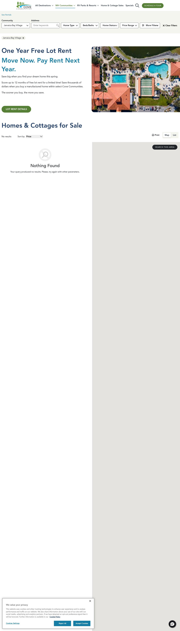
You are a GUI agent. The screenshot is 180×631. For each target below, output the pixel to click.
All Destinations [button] (43, 5)
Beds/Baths (88, 25)
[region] (48, 613)
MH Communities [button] (63, 5)
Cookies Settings (13, 623)
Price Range (128, 25)
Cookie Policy (55, 617)
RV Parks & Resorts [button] (86, 5)
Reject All (62, 623)
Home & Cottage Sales (112, 5)
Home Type (68, 25)
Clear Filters (171, 25)
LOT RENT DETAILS (16, 109)
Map (167, 135)
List (174, 135)
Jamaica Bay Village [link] (12, 37)
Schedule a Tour (152, 5)
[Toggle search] (137, 6)
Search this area (164, 147)
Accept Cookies (82, 623)
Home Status (109, 25)
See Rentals (6, 15)
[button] (16, 25)
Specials (129, 5)
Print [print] (156, 135)
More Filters (151, 25)
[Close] (90, 601)
